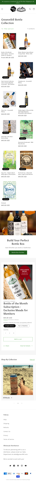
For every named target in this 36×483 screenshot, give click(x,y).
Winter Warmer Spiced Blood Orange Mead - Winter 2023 (25, 53)
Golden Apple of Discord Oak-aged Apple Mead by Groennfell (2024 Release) (26, 112)
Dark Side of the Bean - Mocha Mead (7, 137)
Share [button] (7, 346)
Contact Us (6, 431)
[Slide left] (14, 403)
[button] (2, 9)
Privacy (5, 435)
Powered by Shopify (26, 479)
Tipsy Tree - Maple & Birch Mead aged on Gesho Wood (8, 173)
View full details (25, 346)
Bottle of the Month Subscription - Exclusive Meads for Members (7, 54)
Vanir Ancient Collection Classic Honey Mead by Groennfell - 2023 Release (7, 83)
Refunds (6, 427)
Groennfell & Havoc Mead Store (15, 479)
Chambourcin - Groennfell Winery (25, 82)
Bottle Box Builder (18, 252)
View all (32, 359)
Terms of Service (8, 439)
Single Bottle (9, 326)
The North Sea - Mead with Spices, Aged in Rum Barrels (25, 173)
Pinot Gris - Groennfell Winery (7, 111)
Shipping (5, 319)
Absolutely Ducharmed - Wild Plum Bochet (25, 143)
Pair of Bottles (23, 326)
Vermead (3, 203)
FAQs (5, 419)
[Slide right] (22, 403)
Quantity (5, 329)
